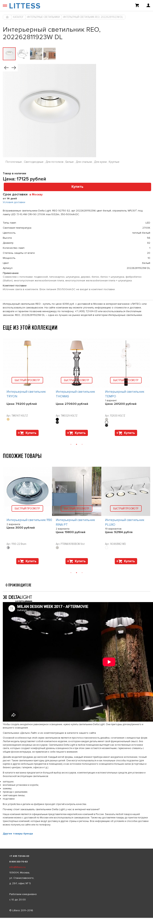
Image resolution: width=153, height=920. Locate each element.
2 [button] (76, 444)
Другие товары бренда (18, 833)
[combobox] (37, 194)
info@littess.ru (17, 867)
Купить (77, 187)
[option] (27, 388)
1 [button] (71, 444)
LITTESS (25, 6)
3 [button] (82, 444)
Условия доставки (14, 202)
